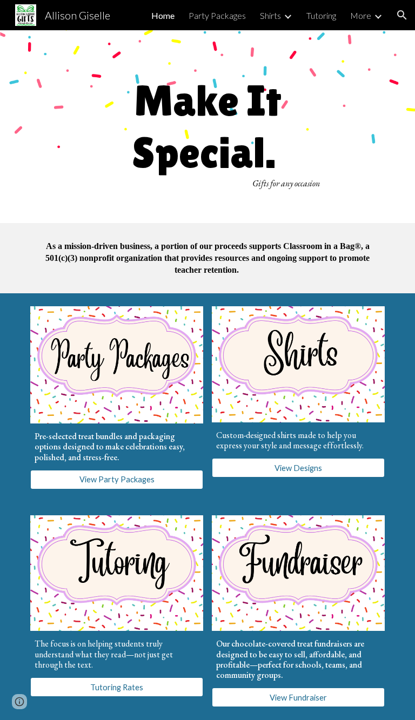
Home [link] (163, 15)
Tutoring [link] (321, 15)
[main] (207, 126)
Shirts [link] (270, 15)
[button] (402, 15)
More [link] (360, 15)
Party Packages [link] (217, 15)
